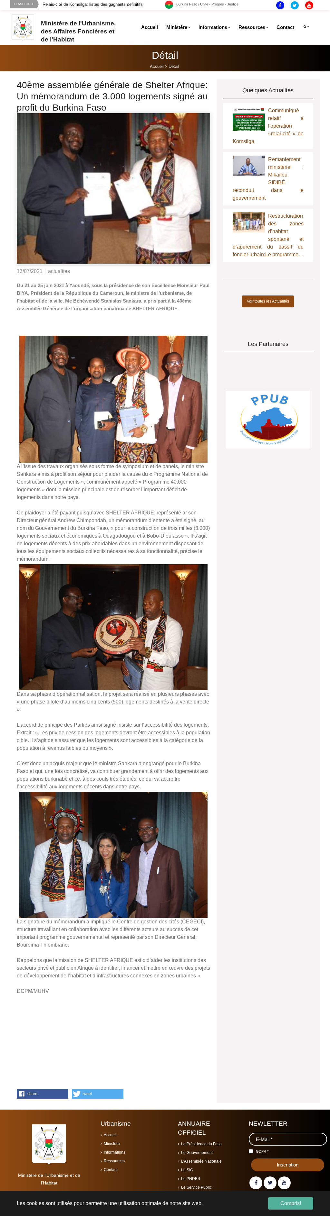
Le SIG (187, 1170)
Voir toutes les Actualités (268, 301)
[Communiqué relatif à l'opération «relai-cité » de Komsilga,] (249, 122)
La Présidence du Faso (201, 1144)
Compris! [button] (290, 1203)
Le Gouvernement (197, 1152)
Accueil (110, 1135)
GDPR (262, 1151)
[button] (42, 1094)
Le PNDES (190, 1178)
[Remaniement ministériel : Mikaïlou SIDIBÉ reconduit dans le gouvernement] (249, 165)
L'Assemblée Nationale (201, 1161)
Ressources (114, 1161)
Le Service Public (196, 1187)
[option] (104, 4)
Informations (114, 1152)
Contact (110, 1169)
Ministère (112, 1143)
